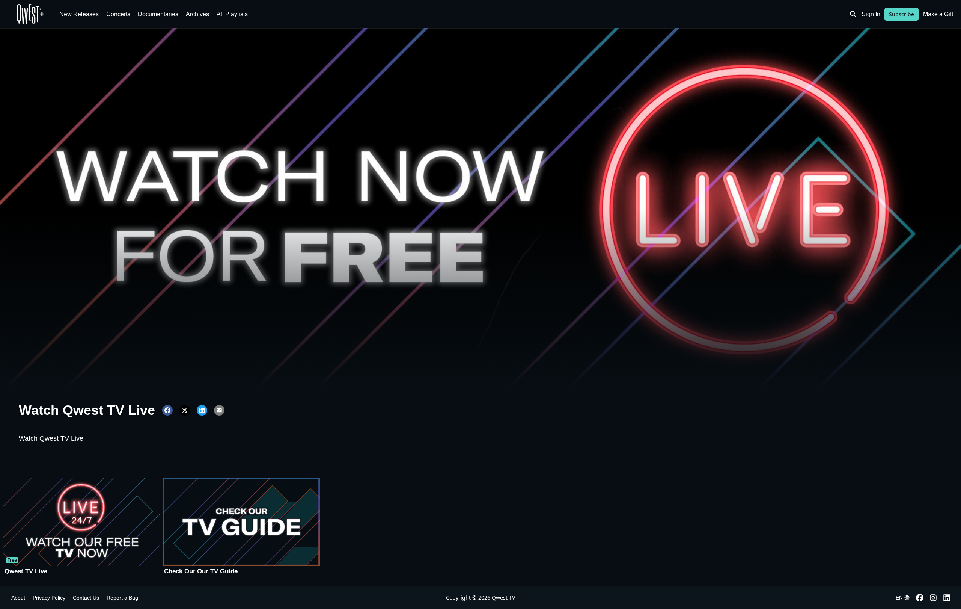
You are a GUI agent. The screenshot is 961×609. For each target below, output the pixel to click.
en (899, 598)
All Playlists (232, 14)
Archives (197, 14)
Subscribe (901, 14)
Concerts (118, 14)
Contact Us (86, 598)
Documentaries (158, 14)
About (18, 598)
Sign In (871, 14)
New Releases (79, 14)
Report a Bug (122, 598)
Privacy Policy (49, 598)
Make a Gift (938, 14)
